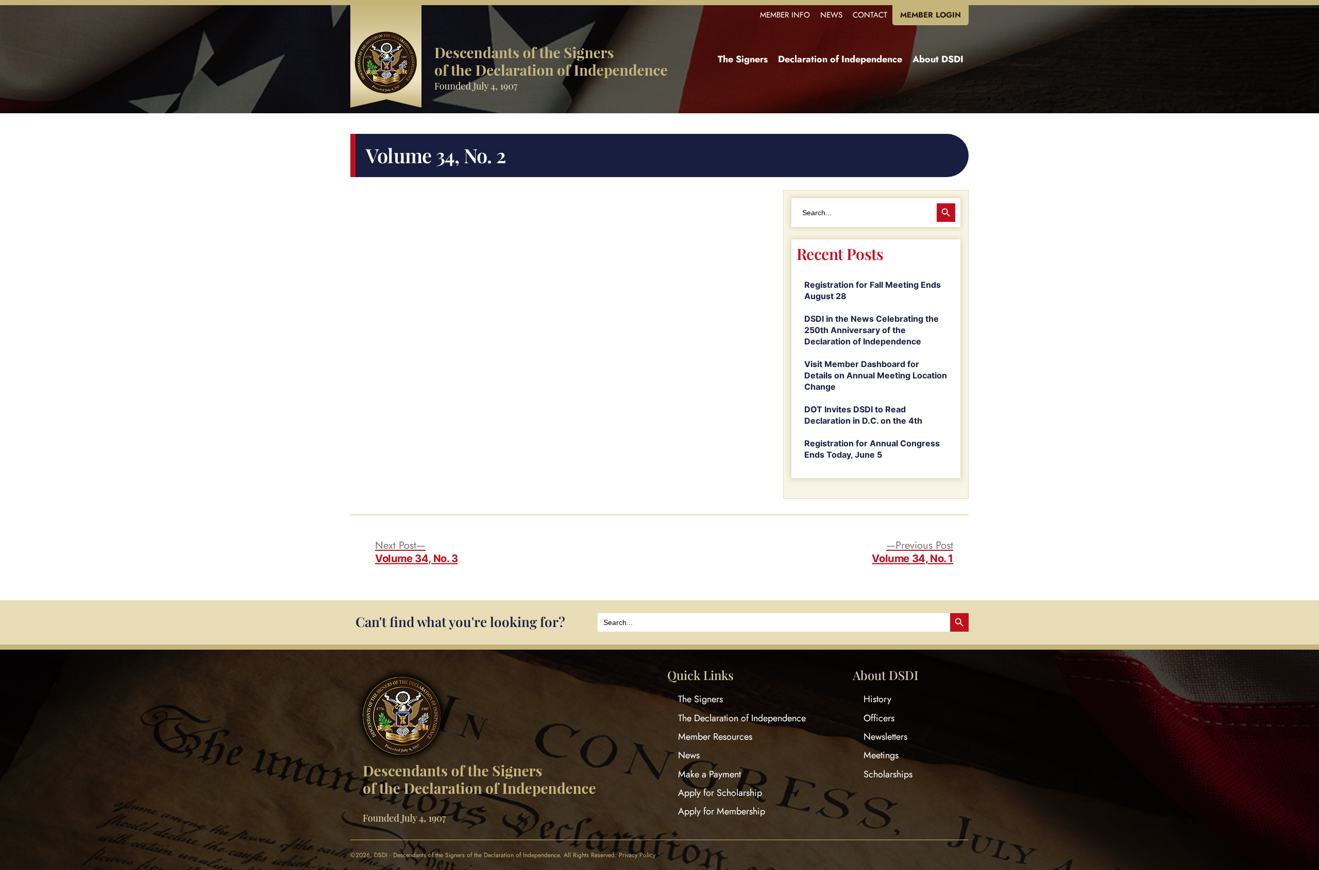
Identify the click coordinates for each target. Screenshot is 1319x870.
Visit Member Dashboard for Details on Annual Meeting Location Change (875, 375)
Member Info (785, 15)
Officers (879, 718)
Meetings (881, 755)
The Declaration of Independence (742, 718)
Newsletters (885, 736)
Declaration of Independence (840, 59)
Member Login (930, 15)
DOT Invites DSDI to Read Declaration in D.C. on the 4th (863, 415)
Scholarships (888, 774)
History (877, 699)
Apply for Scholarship (720, 792)
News (831, 15)
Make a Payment (709, 774)
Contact (870, 15)
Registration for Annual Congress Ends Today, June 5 (872, 449)
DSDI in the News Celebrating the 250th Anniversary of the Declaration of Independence (871, 330)
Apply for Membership (721, 811)
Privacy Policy (637, 855)
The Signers (743, 59)
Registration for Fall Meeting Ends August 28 (872, 290)
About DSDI (937, 59)
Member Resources (715, 736)
